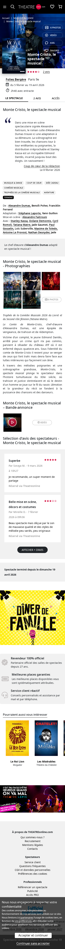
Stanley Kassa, (19, 221)
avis (52, 42)
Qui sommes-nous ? (32, 837)
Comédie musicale (13, 187)
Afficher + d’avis (32, 550)
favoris (54, 50)
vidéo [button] (43, 422)
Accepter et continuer (33, 935)
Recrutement (32, 841)
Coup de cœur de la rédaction (42, 166)
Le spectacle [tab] (14, 98)
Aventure (49, 192)
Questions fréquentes (32, 866)
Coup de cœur (34, 182)
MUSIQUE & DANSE (13, 182)
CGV (17, 870)
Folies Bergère (16, 79)
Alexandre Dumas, (19, 205)
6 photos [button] (53, 299)
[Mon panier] (60, 7)
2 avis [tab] (37, 98)
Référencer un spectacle (32, 887)
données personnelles (36, 870)
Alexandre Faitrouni (34, 217)
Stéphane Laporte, (29, 213)
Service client (33, 862)
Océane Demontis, (40, 221)
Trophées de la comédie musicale (22, 192)
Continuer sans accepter (33, 943)
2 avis (46, 71)
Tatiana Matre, (22, 224)
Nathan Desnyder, (39, 232)
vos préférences (23, 921)
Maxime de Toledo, (46, 228)
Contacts (32, 848)
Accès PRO (32, 895)
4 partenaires (26, 917)
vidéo (53, 35)
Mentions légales (32, 845)
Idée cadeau (52, 182)
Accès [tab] (56, 98)
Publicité (32, 891)
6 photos (55, 27)
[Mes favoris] (52, 7)
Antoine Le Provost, (15, 232)
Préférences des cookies (32, 873)
